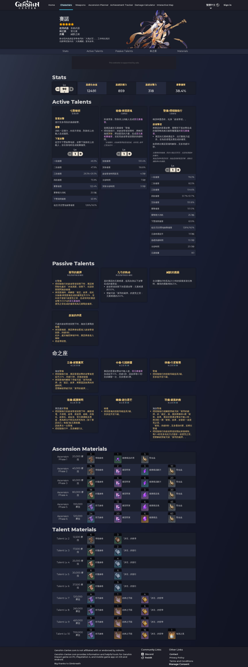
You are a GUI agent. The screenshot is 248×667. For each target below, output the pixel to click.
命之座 (153, 51)
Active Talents (95, 51)
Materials (182, 51)
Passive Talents (124, 51)
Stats (65, 51)
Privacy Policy (176, 657)
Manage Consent (179, 664)
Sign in (227, 5)
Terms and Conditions (181, 661)
